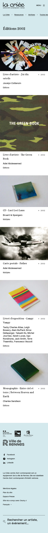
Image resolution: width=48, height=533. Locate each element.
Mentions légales (9, 488)
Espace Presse (9, 496)
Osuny (22, 500)
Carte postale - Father (15, 263)
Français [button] (6, 504)
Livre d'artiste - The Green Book (17, 157)
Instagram (11, 459)
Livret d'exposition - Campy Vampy (18, 320)
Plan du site (7, 492)
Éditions (6, 87)
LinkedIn (10, 463)
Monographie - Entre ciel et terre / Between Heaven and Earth (18, 392)
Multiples (6, 219)
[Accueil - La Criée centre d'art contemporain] (14, 5)
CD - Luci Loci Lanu (13, 210)
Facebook (11, 455)
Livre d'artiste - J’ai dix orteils (16, 76)
